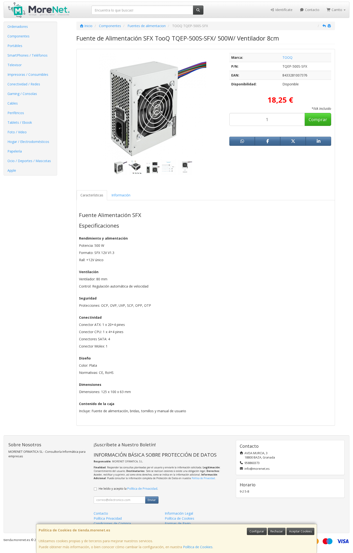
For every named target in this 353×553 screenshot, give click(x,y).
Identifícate (283, 9)
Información (120, 195)
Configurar (257, 531)
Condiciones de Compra (112, 523)
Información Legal (179, 513)
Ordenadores (17, 26)
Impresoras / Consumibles (27, 74)
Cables (12, 103)
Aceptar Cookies (300, 531)
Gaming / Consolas (22, 93)
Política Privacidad (108, 518)
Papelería (14, 151)
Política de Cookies (198, 547)
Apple (11, 170)
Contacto (311, 9)
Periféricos (15, 113)
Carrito (337, 9)
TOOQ (287, 57)
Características (91, 195)
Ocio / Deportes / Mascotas (29, 161)
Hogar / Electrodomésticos (28, 141)
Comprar (318, 119)
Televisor (14, 65)
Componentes (18, 36)
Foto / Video (17, 132)
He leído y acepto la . (128, 489)
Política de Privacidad (203, 478)
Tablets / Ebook (19, 122)
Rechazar (276, 531)
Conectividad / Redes (23, 84)
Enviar (152, 500)
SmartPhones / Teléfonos (27, 55)
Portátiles (14, 45)
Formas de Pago (178, 523)
